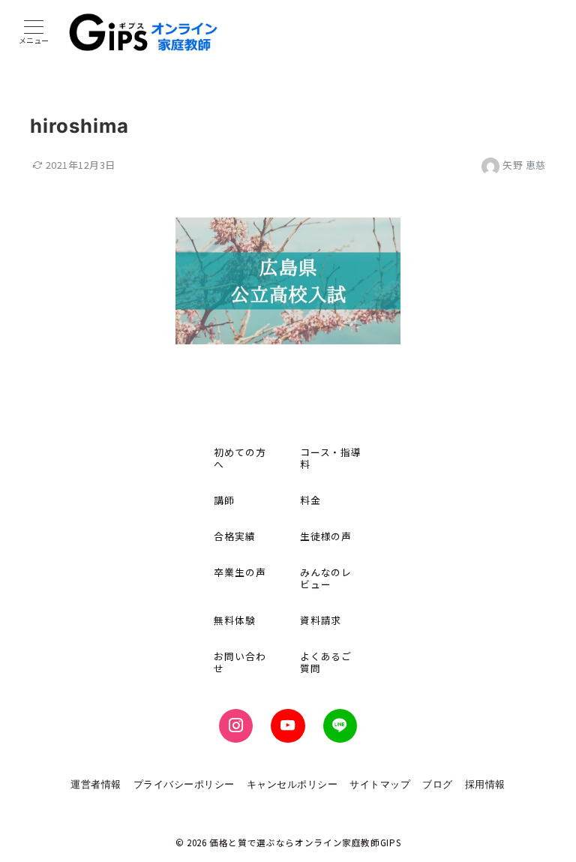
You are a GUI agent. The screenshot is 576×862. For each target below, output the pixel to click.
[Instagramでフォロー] (236, 726)
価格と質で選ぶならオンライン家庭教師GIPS (304, 842)
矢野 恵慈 (524, 165)
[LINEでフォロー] (340, 726)
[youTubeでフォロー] (287, 726)
